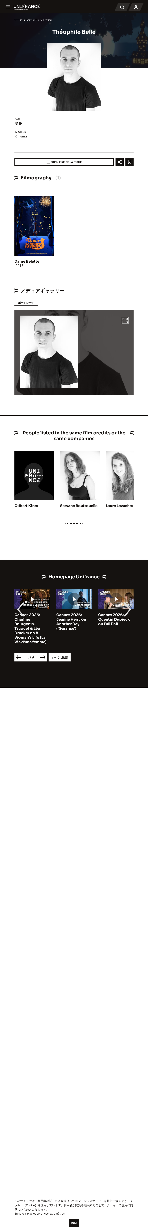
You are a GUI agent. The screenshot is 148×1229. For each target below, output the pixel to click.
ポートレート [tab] (26, 302)
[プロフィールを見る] (136, 7)
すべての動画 (59, 657)
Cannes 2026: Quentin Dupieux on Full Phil (114, 619)
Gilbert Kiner (26, 506)
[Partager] (120, 162)
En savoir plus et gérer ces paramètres (39, 1213)
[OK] (74, 1222)
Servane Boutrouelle (78, 506)
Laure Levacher (119, 506)
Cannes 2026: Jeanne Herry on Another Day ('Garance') (71, 622)
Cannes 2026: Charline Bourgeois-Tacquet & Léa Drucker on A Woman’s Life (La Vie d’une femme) (30, 628)
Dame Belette (26, 261)
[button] (125, 321)
